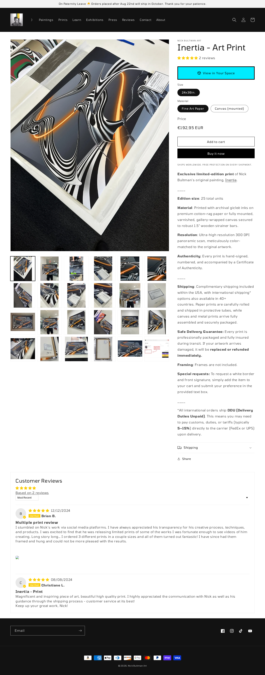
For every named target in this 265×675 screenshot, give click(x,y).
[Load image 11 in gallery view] (130, 295)
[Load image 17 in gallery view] (130, 322)
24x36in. (188, 92)
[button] (234, 19)
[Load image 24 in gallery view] (157, 349)
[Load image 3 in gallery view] (76, 268)
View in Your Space (219, 73)
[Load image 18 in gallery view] (157, 322)
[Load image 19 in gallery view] (22, 349)
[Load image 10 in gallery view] (103, 295)
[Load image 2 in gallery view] (49, 268)
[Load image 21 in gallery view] (76, 349)
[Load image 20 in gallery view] (49, 349)
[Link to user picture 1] (18, 557)
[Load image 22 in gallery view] (103, 349)
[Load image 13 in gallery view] (22, 322)
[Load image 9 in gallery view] (76, 295)
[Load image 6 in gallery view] (157, 268)
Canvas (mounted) (229, 108)
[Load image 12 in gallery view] (157, 295)
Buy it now (216, 153)
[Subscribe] (80, 630)
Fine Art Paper (193, 108)
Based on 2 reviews (32, 493)
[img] (39, 510)
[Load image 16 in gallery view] (103, 322)
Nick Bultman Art (137, 665)
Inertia (230, 180)
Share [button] (186, 458)
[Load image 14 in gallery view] (49, 322)
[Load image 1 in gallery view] (22, 268)
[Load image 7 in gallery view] (22, 295)
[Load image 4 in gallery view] (103, 268)
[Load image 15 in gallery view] (76, 322)
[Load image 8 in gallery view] (49, 295)
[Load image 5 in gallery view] (130, 268)
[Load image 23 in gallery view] (130, 349)
